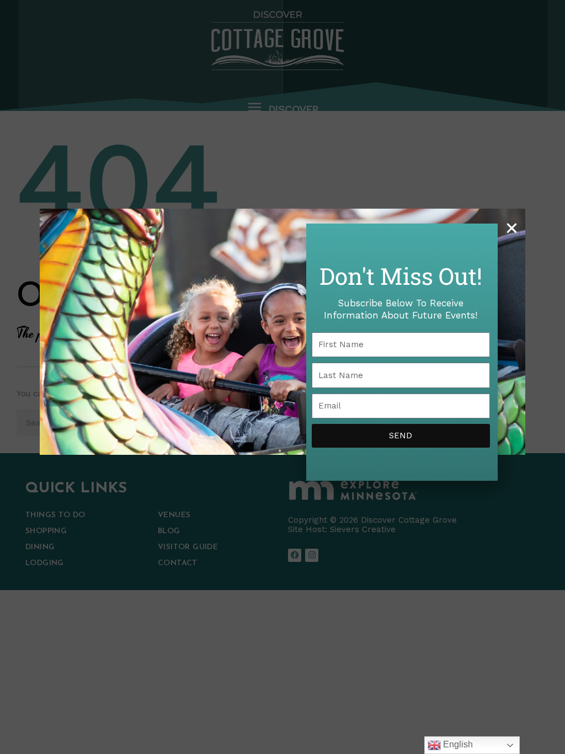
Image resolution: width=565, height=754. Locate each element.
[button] (512, 228)
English (457, 744)
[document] (282, 377)
